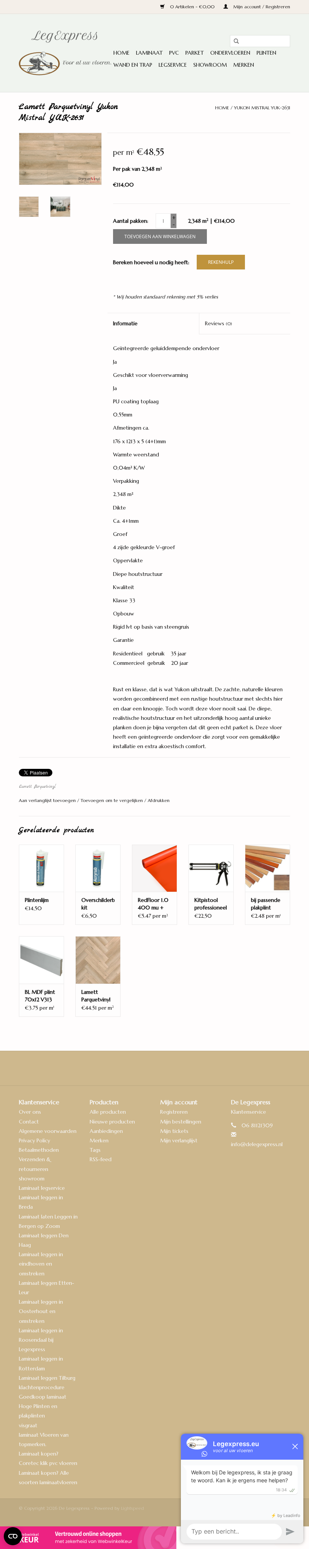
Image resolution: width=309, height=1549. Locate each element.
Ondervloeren (230, 52)
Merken (243, 64)
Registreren (174, 1111)
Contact (29, 1121)
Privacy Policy (34, 1140)
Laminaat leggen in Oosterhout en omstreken (41, 1311)
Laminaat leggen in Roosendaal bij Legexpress (41, 1340)
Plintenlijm (37, 900)
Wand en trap (132, 64)
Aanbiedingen (106, 1131)
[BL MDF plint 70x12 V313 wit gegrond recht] (41, 959)
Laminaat (149, 52)
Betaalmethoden (39, 1149)
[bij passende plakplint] (267, 868)
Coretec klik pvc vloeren (48, 1463)
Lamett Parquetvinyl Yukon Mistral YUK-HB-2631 (98, 996)
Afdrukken (159, 800)
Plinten (266, 52)
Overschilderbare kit (98, 904)
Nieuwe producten (112, 1121)
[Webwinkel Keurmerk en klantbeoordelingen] (154, 1537)
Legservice (173, 64)
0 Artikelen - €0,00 (192, 6)
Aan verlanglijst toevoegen (48, 800)
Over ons (30, 1111)
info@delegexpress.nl (257, 1144)
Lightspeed (132, 1508)
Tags (95, 1149)
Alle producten (108, 1111)
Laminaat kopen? (38, 1453)
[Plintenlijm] (41, 868)
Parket (194, 52)
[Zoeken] (233, 41)
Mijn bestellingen (180, 1121)
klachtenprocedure (41, 1387)
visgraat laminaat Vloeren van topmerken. (44, 1435)
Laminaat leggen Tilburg (47, 1378)
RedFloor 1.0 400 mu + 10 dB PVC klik (153, 904)
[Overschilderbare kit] (98, 868)
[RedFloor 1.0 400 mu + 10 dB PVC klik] (154, 868)
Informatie (125, 323)
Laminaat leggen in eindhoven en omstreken (41, 1264)
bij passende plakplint (265, 904)
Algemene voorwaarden (47, 1131)
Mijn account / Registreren (261, 6)
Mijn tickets (174, 1131)
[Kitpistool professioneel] (211, 868)
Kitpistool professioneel (210, 904)
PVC (174, 52)
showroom (31, 1178)
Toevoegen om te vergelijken (112, 800)
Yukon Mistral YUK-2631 (262, 107)
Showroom (210, 64)
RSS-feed (101, 1159)
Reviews (218, 323)
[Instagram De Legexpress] (175, 1068)
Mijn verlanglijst (178, 1140)
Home (121, 52)
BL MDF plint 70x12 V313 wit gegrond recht (40, 996)
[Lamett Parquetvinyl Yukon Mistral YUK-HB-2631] (98, 959)
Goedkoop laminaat (42, 1396)
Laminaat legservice (42, 1188)
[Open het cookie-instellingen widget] (13, 1533)
